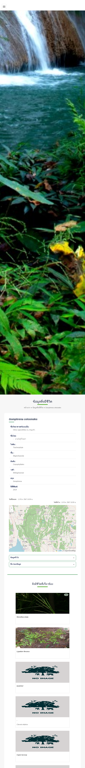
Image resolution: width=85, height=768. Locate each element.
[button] (42, 521)
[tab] (42, 557)
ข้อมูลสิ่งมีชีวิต (38, 407)
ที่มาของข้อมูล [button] (15, 564)
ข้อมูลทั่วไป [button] (14, 557)
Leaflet (59, 551)
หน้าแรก (27, 407)
